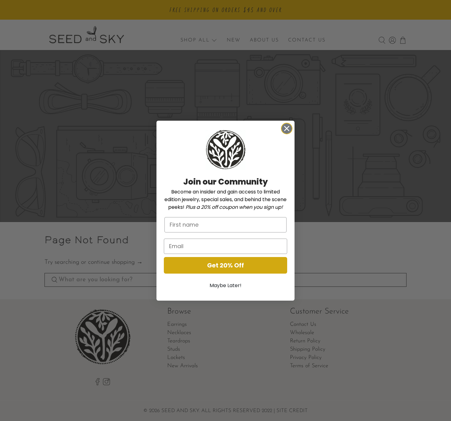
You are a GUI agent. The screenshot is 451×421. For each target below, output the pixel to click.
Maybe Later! (225, 285)
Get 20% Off (225, 265)
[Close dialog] (286, 128)
